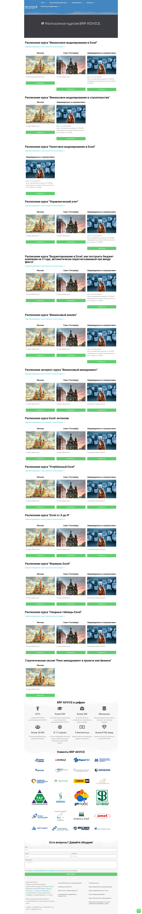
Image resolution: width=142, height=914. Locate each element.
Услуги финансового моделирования (70, 883)
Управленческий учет (65, 887)
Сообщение (28, 860)
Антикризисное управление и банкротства (67, 895)
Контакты (90, 2)
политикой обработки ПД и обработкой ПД (46, 870)
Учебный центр (76, 2)
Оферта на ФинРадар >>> (42, 891)
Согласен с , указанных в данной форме (51, 870)
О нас (42, 2)
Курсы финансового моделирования (100, 887)
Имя (26, 847)
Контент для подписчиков (49, 6)
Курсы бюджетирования (97, 894)
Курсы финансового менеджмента (100, 898)
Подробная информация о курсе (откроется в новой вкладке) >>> (45, 47)
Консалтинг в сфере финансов (68, 890)
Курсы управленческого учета (98, 890)
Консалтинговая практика (58, 2)
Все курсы (77, 12)
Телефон (74, 853)
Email (26, 853)
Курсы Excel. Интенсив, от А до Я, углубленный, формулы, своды (99, 902)
